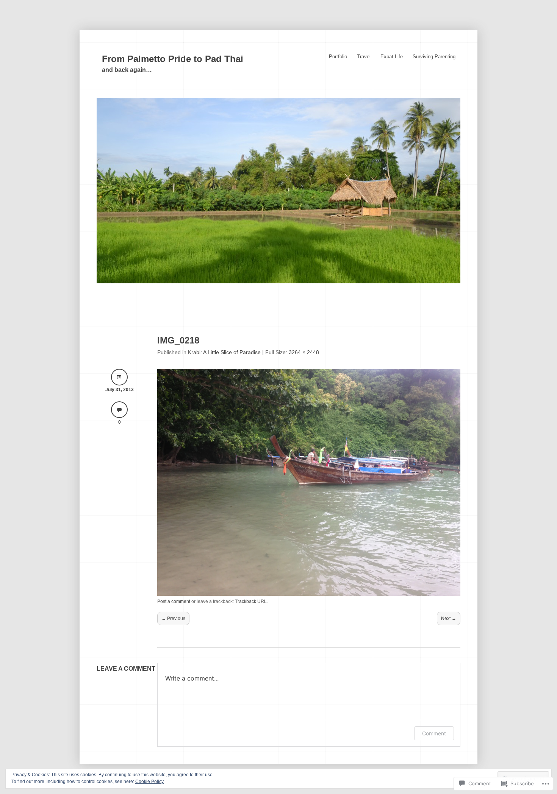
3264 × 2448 (304, 352)
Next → (448, 618)
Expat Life (391, 56)
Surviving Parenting (434, 56)
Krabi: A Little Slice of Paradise (224, 352)
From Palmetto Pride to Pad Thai (172, 59)
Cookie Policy (149, 781)
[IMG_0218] (308, 594)
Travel (364, 56)
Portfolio (338, 56)
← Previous (173, 618)
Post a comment (173, 601)
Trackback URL (251, 601)
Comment (434, 733)
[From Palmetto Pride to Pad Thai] (278, 281)
